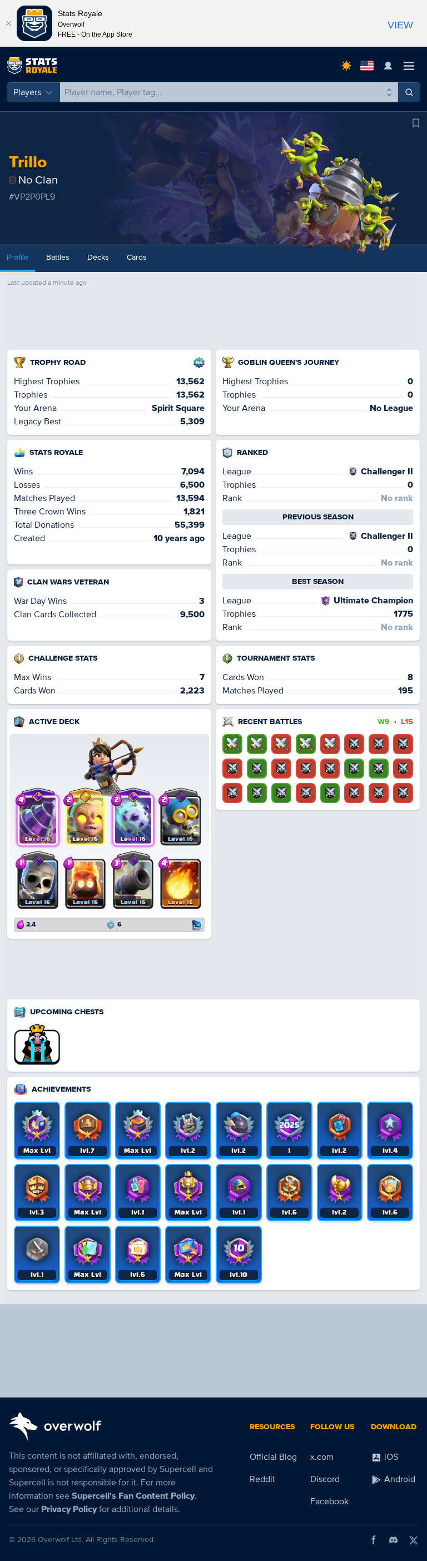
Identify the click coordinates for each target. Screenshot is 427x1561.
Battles (57, 257)
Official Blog (273, 1457)
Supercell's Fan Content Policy (133, 1495)
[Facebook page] (373, 1539)
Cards (137, 257)
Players (27, 92)
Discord (325, 1479)
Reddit (262, 1479)
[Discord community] (393, 1539)
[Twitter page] (413, 1539)
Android (398, 1479)
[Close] (8, 23)
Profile (17, 257)
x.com (322, 1457)
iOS (390, 1457)
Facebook (329, 1501)
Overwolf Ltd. (60, 1539)
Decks (98, 257)
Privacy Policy (69, 1509)
